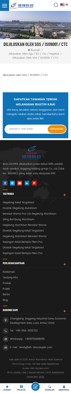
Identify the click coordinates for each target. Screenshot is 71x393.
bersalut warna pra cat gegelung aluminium (29, 214)
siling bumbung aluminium (18, 219)
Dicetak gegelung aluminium (20, 208)
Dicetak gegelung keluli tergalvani (23, 231)
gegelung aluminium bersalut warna (24, 225)
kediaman (9, 272)
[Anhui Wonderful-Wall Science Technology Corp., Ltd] (22, 6)
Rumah (35, 50)
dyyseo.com (42, 368)
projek (6, 289)
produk (7, 283)
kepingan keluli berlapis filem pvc (23, 242)
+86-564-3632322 (26, 331)
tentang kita (10, 278)
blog (5, 300)
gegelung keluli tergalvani (18, 203)
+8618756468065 (35, 339)
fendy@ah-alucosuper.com (35, 347)
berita (6, 295)
